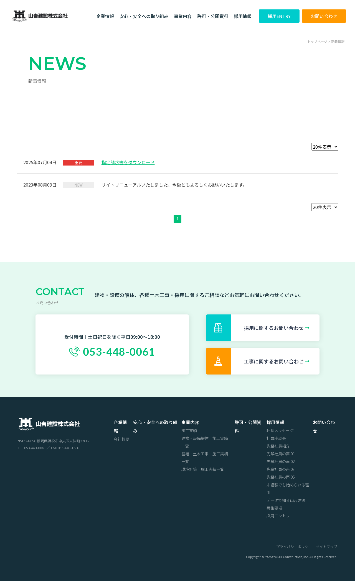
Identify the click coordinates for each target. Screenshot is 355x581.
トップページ (317, 41)
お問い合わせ (324, 16)
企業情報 (105, 16)
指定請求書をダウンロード (128, 162)
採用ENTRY (279, 16)
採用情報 (243, 16)
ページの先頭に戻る (336, 529)
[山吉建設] (49, 426)
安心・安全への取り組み (144, 16)
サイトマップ (326, 546)
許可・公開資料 (212, 16)
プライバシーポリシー (294, 546)
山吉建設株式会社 (40, 15)
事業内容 (183, 16)
